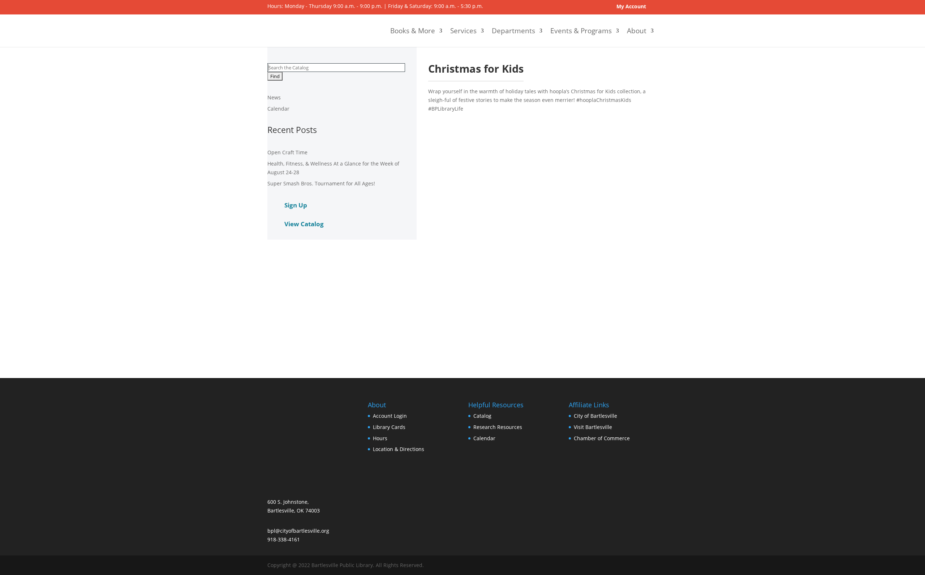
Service (463, 30)
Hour (380, 438)
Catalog (482, 415)
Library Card (389, 427)
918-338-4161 (283, 539)
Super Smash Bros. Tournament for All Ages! (321, 183)
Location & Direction (398, 449)
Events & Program (581, 30)
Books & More (412, 30)
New (274, 97)
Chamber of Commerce (602, 438)
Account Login (390, 415)
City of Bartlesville (595, 415)
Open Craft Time (287, 152)
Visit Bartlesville (593, 427)
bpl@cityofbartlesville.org (298, 530)
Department (513, 30)
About (636, 30)
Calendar (278, 108)
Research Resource (497, 427)
